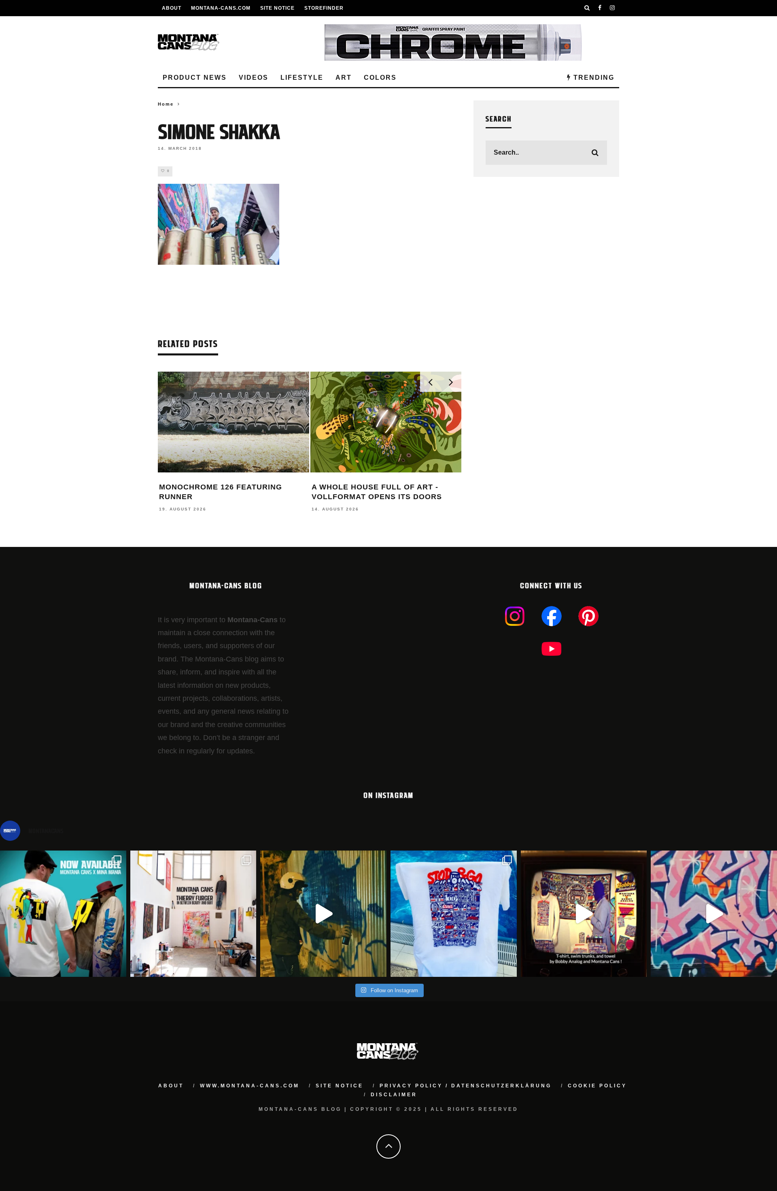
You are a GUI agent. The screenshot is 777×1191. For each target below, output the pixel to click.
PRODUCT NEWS (195, 77)
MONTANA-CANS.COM (221, 8)
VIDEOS (253, 77)
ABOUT (171, 8)
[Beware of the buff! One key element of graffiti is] (193, 914)
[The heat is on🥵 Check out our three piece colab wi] (454, 914)
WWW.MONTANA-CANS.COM (249, 1086)
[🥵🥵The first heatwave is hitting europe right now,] (584, 914)
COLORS (380, 77)
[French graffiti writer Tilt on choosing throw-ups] (323, 914)
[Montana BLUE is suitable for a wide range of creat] (714, 914)
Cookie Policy (597, 1086)
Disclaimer (394, 1094)
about (171, 1086)
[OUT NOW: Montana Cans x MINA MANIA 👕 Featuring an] (63, 914)
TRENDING (592, 77)
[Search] (587, 8)
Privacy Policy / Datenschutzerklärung (466, 1086)
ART (343, 77)
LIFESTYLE (301, 77)
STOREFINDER (324, 8)
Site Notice (277, 8)
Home (166, 104)
